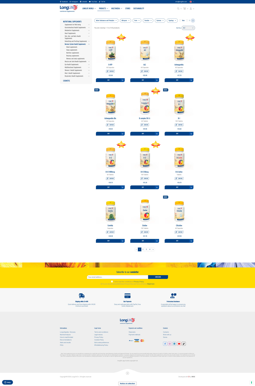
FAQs (61, 345)
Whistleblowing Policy (101, 345)
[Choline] (145, 209)
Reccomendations (66, 340)
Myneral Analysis (65, 334)
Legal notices (98, 334)
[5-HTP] (110, 49)
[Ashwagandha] (179, 49)
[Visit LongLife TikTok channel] (184, 344)
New (183, 20)
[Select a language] (192, 1)
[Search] (179, 8)
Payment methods (134, 334)
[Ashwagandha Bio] (110, 102)
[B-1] (179, 102)
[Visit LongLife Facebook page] (165, 344)
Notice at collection (127, 384)
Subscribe (158, 277)
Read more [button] (150, 284)
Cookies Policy (99, 340)
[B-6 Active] (179, 156)
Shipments (132, 332)
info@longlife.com (181, 1)
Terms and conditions (101, 332)
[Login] (192, 8)
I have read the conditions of (129, 282)
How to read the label (66, 337)
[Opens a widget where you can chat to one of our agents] (7, 382)
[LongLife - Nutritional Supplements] (69, 8)
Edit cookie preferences (101, 342)
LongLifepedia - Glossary (68, 332)
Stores (165, 337)
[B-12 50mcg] (145, 156)
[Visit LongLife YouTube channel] (179, 344)
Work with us (167, 334)
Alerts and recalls (65, 342)
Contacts (166, 332)
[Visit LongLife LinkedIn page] (174, 344)
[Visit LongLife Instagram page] (170, 344)
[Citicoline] (179, 209)
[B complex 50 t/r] (145, 102)
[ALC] (145, 49)
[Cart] (186, 8)
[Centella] (110, 209)
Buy (108, 80)
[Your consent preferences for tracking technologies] (251, 382)
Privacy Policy (139, 282)
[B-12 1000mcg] (110, 156)
